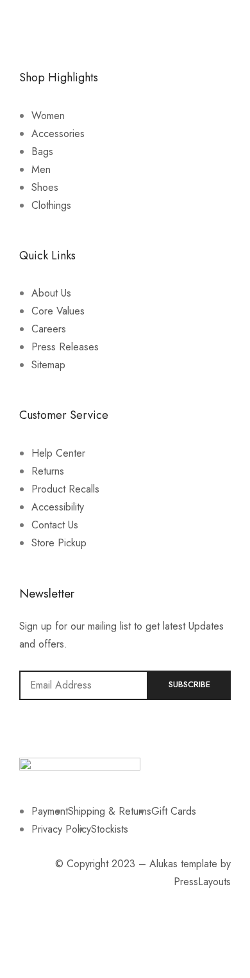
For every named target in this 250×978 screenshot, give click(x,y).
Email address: (83, 685)
